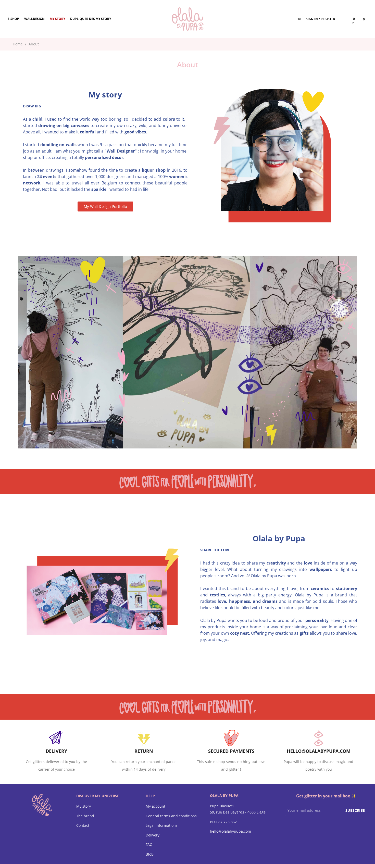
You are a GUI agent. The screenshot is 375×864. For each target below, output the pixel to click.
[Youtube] (307, 827)
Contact (82, 825)
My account (155, 806)
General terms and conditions (171, 816)
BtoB (150, 854)
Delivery (152, 835)
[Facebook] (287, 827)
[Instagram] (297, 827)
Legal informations (162, 825)
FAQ (149, 844)
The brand (85, 816)
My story (83, 806)
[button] (105, 206)
